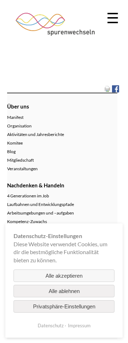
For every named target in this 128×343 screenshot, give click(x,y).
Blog (11, 151)
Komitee (15, 143)
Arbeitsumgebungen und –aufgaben (40, 213)
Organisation (19, 125)
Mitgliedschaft (20, 160)
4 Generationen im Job (28, 195)
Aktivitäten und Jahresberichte (35, 134)
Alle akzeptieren (64, 276)
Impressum (79, 325)
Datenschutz (51, 325)
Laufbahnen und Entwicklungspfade (40, 204)
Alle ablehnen (64, 291)
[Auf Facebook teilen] (115, 88)
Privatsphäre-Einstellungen (64, 306)
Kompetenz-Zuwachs (27, 221)
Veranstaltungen (22, 168)
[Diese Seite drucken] (107, 88)
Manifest (15, 117)
